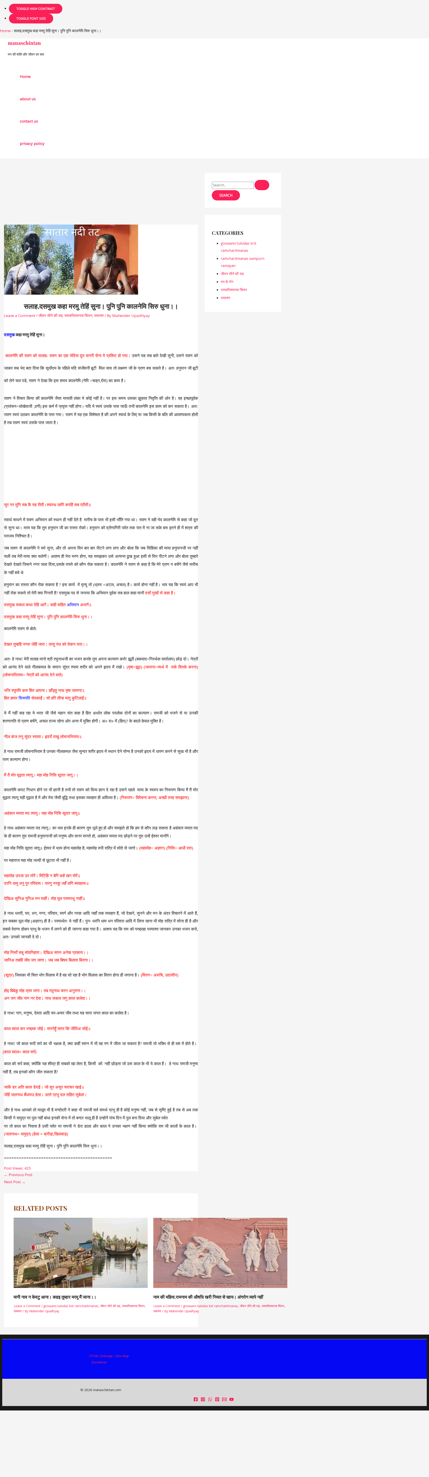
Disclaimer (99, 1362)
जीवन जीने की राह (50, 315)
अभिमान (73, 604)
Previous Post (18, 1174)
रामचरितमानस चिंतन (78, 315)
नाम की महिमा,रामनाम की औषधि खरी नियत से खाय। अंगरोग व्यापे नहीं (208, 1297)
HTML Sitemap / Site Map (109, 1356)
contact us (29, 121)
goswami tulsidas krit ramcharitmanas (70, 1306)
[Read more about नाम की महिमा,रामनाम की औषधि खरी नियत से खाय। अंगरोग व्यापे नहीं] (220, 1286)
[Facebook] (195, 1400)
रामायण (99, 315)
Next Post (14, 1181)
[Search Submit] (261, 185)
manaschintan (24, 43)
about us (28, 98)
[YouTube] (231, 1400)
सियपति (24, 698)
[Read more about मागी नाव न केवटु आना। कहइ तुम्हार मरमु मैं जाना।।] (81, 1286)
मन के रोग (227, 281)
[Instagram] (203, 1400)
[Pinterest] (217, 1400)
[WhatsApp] (210, 1400)
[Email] (224, 1400)
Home (5, 30)
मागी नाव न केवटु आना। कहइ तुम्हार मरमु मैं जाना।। (55, 1297)
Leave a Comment (19, 315)
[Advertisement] (101, 191)
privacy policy (32, 143)
